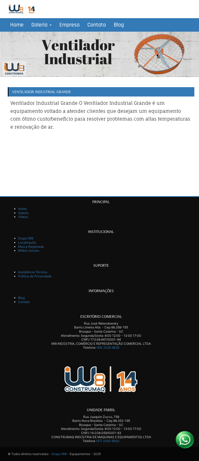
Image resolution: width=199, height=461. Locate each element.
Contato (96, 25)
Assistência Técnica (32, 272)
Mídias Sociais (28, 250)
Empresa (69, 25)
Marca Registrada (31, 247)
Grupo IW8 (25, 238)
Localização (27, 242)
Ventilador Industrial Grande (41, 91)
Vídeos (23, 217)
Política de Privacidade (35, 276)
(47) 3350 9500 (107, 441)
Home (17, 25)
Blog (119, 25)
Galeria (40, 25)
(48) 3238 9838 (107, 347)
